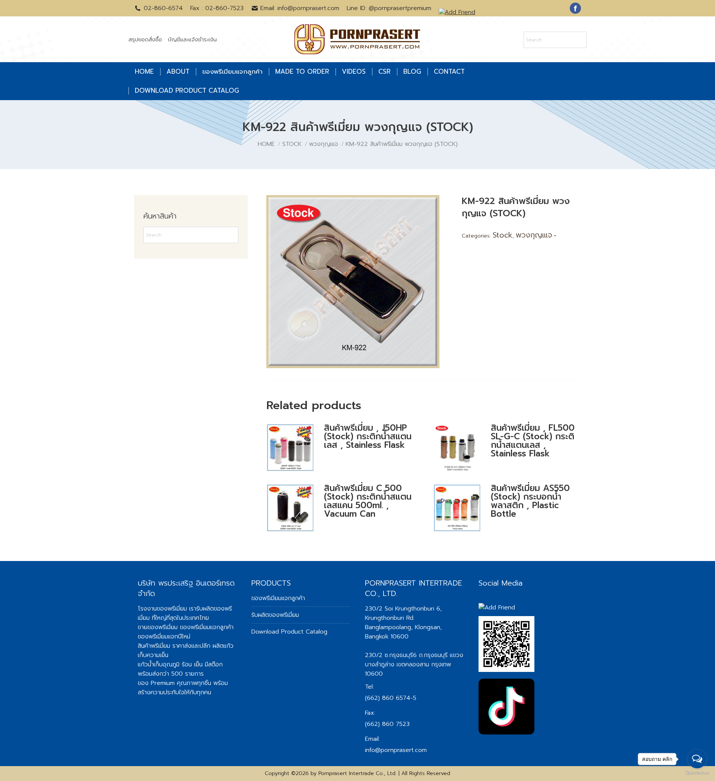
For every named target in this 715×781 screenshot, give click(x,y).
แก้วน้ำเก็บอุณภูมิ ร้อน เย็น (170, 664)
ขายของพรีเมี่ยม (158, 627)
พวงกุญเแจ (534, 234)
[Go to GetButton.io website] (697, 773)
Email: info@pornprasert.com (299, 8)
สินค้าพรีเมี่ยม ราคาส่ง (164, 645)
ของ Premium (156, 683)
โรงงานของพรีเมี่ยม (162, 608)
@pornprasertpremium (400, 8)
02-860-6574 (163, 8)
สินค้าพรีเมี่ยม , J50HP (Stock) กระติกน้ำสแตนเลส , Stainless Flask (367, 436)
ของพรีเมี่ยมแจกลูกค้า (206, 627)
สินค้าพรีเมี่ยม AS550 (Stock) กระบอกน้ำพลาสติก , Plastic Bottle (530, 501)
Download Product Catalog (289, 631)
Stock (502, 234)
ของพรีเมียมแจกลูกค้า (278, 598)
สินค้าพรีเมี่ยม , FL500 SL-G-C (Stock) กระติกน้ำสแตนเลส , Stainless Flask (533, 441)
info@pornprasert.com (396, 750)
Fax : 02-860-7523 (217, 8)
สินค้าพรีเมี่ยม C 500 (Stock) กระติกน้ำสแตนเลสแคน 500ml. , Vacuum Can (367, 501)
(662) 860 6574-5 (390, 698)
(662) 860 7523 (387, 724)
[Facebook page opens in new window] (575, 8)
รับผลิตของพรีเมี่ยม (275, 615)
